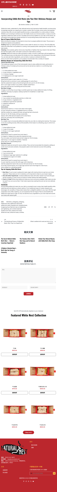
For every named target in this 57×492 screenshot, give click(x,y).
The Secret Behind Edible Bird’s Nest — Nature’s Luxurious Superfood (8, 241)
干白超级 (14, 386)
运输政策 (5, 470)
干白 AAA (42, 348)
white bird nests (14, 212)
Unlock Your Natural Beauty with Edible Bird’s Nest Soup (46, 240)
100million (9, 202)
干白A (14, 348)
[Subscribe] (54, 473)
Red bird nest (14, 207)
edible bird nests (5, 205)
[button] (54, 11)
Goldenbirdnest (23, 205)
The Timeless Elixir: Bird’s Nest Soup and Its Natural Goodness (27, 241)
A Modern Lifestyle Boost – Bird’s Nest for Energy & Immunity (9, 250)
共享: (45, 207)
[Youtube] (32, 5)
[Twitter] (29, 5)
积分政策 (5, 472)
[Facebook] (23, 5)
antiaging (21, 202)
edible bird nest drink (16, 203)
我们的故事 (34, 445)
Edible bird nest (5, 203)
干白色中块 (15, 425)
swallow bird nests (17, 210)
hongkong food (5, 207)
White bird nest (5, 212)
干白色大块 (42, 425)
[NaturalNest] (28, 11)
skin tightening (5, 209)
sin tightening (22, 207)
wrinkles (21, 212)
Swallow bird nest (6, 210)
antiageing (15, 202)
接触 (32, 447)
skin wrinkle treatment (16, 209)
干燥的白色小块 (42, 386)
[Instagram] (26, 5)
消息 (28, 16)
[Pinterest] (20, 5)
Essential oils (14, 205)
